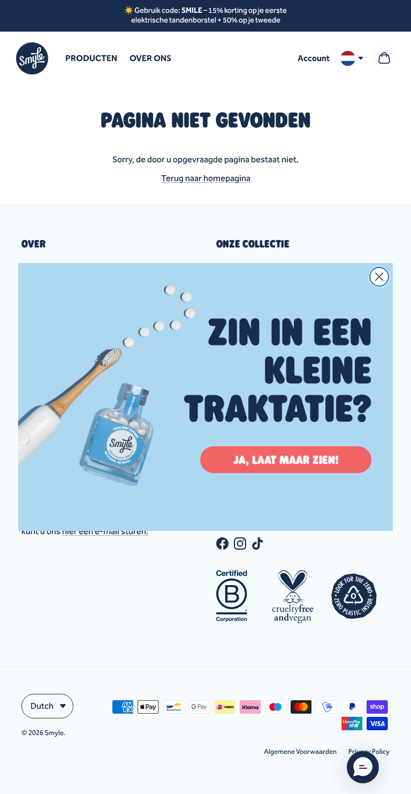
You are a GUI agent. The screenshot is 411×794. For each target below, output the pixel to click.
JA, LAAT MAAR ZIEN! (286, 460)
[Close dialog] (379, 276)
